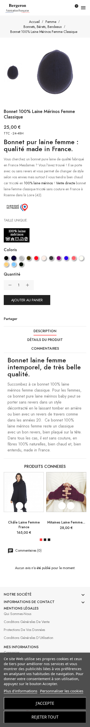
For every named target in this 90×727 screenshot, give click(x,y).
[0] (73, 7)
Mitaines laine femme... (66, 522)
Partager (22, 319)
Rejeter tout (45, 717)
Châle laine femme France (24, 524)
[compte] (65, 7)
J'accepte (45, 703)
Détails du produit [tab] (45, 339)
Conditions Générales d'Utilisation (28, 637)
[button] (41, 539)
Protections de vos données (24, 629)
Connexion (12, 652)
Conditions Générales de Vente (27, 621)
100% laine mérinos (38, 183)
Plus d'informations (20, 690)
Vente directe (65, 183)
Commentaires (45, 348)
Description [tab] (45, 330)
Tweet (32, 319)
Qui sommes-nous (17, 613)
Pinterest (42, 319)
